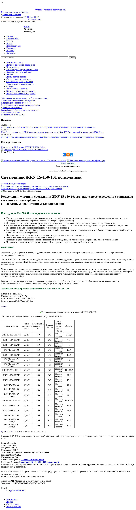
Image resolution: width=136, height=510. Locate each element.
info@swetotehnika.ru (15, 490)
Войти (26, 26)
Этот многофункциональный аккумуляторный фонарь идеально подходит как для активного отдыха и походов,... (52, 137)
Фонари (10, 86)
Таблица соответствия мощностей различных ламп (24, 98)
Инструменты (12, 67)
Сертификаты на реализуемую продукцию (20, 105)
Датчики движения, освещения (20, 65)
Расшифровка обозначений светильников (20, 110)
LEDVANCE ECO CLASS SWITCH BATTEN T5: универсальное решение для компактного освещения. (48, 127)
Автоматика (11, 499)
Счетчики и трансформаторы (19, 81)
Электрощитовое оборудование (20, 91)
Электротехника (13, 506)
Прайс (9, 43)
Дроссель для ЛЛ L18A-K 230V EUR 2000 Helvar (23, 147)
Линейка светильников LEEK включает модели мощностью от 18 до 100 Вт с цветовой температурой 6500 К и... (52, 132)
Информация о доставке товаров (16, 103)
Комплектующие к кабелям (18, 72)
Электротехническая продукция (20, 93)
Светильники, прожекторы (18, 79)
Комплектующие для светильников (22, 69)
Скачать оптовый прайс (32, 460)
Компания (11, 48)
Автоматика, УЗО (14, 62)
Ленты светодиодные (16, 77)
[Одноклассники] (68, 154)
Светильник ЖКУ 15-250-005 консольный (38, 462)
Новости (10, 51)
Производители (13, 46)
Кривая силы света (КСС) (12, 115)
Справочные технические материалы (18, 100)
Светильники (12, 504)
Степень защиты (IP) (10, 112)
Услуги (9, 41)
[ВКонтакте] (64, 154)
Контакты (10, 53)
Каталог (10, 36)
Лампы (9, 74)
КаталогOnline (12, 39)
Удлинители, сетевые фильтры (20, 84)
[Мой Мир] (71, 154)
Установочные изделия (16, 89)
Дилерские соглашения (11, 107)
